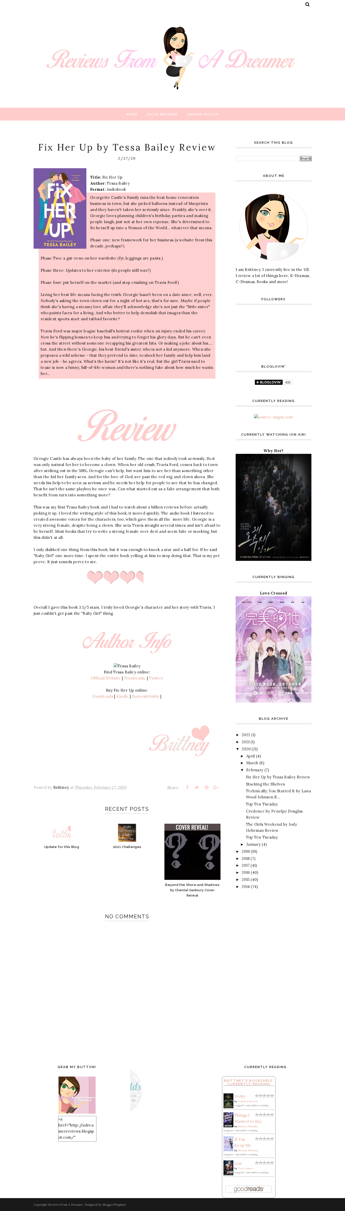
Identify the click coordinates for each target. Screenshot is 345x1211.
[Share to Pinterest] (207, 787)
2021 (246, 741)
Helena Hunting (248, 1150)
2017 (246, 865)
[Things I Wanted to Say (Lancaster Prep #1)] (228, 1125)
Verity (240, 1096)
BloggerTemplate (114, 1204)
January (253, 844)
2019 (246, 851)
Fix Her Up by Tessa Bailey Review (278, 777)
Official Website (106, 678)
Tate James (245, 1168)
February (254, 770)
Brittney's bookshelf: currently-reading (249, 1082)
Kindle (123, 696)
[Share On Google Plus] (216, 787)
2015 (246, 879)
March (252, 762)
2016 (246, 872)
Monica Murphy (248, 1126)
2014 (246, 886)
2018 (246, 858)
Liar (238, 1163)
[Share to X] (197, 787)
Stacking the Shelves (265, 784)
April (250, 756)
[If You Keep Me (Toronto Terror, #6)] (228, 1150)
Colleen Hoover (248, 1101)
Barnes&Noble (146, 696)
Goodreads (135, 678)
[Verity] (228, 1106)
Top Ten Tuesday (262, 804)
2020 (246, 749)
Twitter (156, 678)
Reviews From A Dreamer (65, 1204)
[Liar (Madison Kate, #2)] (228, 1174)
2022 (246, 734)
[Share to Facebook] (187, 787)
